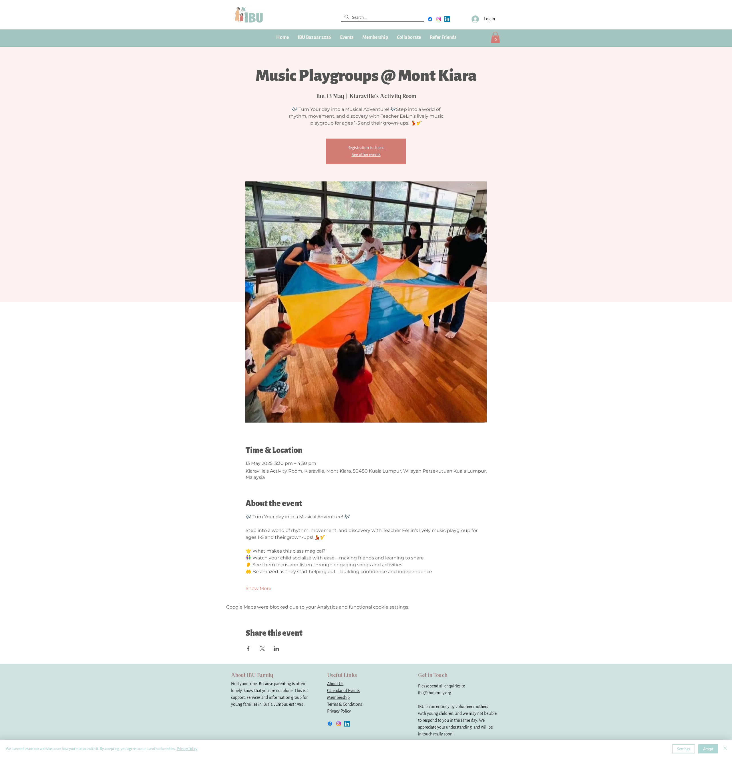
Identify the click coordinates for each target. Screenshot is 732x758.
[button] (375, 37)
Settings (683, 749)
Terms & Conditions (344, 704)
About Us (335, 684)
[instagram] (438, 19)
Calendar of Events (343, 690)
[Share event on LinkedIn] (276, 648)
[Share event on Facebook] (248, 648)
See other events (366, 154)
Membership (338, 697)
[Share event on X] (262, 648)
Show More (258, 588)
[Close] (725, 748)
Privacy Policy (339, 711)
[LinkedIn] (447, 19)
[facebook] (430, 19)
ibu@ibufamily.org (434, 693)
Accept (708, 749)
